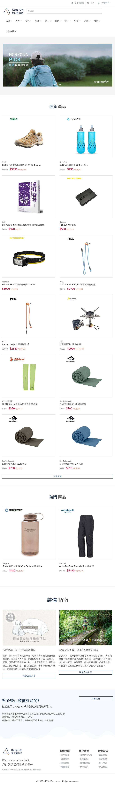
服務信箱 (96, 698)
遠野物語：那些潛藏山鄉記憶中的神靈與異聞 (23, 225)
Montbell (62, 563)
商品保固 (103, 767)
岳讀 (86, 21)
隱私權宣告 (85, 763)
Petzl (62, 282)
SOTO (62, 342)
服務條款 (84, 759)
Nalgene (6, 563)
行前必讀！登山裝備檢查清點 (19, 650)
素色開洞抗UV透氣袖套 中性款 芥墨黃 (20, 404)
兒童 (37, 21)
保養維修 (65, 763)
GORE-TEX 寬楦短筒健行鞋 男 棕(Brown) (21, 165)
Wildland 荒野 (7, 401)
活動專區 (10, 31)
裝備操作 (65, 759)
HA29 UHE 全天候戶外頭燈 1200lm (18, 284)
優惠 (96, 21)
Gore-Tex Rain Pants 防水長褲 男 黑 (76, 566)
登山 (47, 21)
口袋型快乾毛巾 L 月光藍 (71, 464)
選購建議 (65, 767)
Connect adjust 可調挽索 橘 (15, 344)
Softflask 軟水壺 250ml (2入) (74, 165)
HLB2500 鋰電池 (68, 225)
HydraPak (63, 162)
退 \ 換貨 (103, 763)
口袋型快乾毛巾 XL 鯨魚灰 (14, 464)
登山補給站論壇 (36, 770)
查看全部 (57, 476)
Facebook (16, 770)
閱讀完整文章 (29, 676)
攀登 (57, 21)
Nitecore (63, 222)
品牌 (8, 21)
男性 (17, 21)
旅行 (67, 21)
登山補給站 (79, 3)
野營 (76, 21)
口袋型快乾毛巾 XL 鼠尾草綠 (73, 404)
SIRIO (4, 162)
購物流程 (103, 755)
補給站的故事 (86, 755)
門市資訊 (84, 767)
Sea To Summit (65, 401)
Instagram (25, 770)
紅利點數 (103, 759)
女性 (27, 21)
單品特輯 (65, 755)
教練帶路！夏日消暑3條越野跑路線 (78, 650)
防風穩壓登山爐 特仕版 (70, 344)
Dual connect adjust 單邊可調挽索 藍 (78, 284)
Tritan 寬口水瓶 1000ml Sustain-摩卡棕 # (22, 566)
